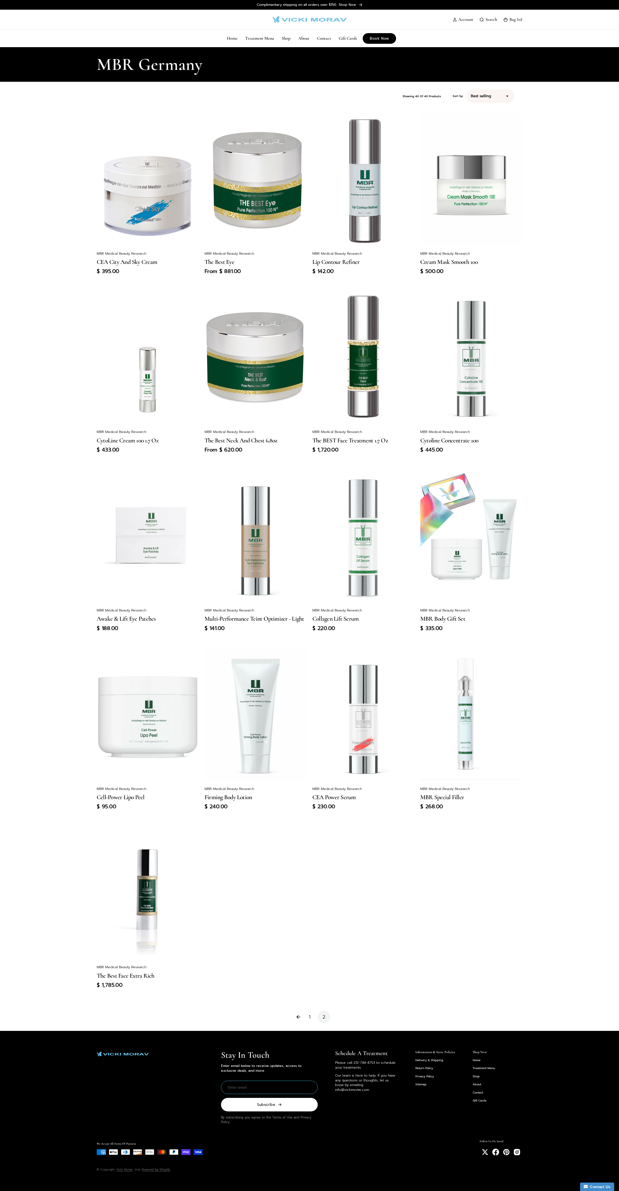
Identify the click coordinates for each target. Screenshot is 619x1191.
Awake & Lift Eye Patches (126, 618)
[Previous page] (295, 1017)
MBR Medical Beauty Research (121, 253)
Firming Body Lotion (228, 797)
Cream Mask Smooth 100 (449, 262)
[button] (463, 19)
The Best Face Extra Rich (126, 975)
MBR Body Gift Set (442, 618)
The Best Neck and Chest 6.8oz (241, 440)
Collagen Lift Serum (335, 618)
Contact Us (599, 1187)
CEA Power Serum (334, 797)
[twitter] (485, 1152)
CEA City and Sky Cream (127, 262)
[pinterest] (506, 1152)
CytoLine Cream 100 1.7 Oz (127, 440)
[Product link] (148, 178)
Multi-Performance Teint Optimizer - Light (254, 618)
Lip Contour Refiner (336, 262)
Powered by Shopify (156, 1169)
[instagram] (517, 1152)
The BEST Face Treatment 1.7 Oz (350, 440)
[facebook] (495, 1152)
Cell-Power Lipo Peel (121, 797)
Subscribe (266, 1104)
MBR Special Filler (442, 797)
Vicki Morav (124, 1169)
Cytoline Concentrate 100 (449, 440)
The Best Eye (219, 262)
